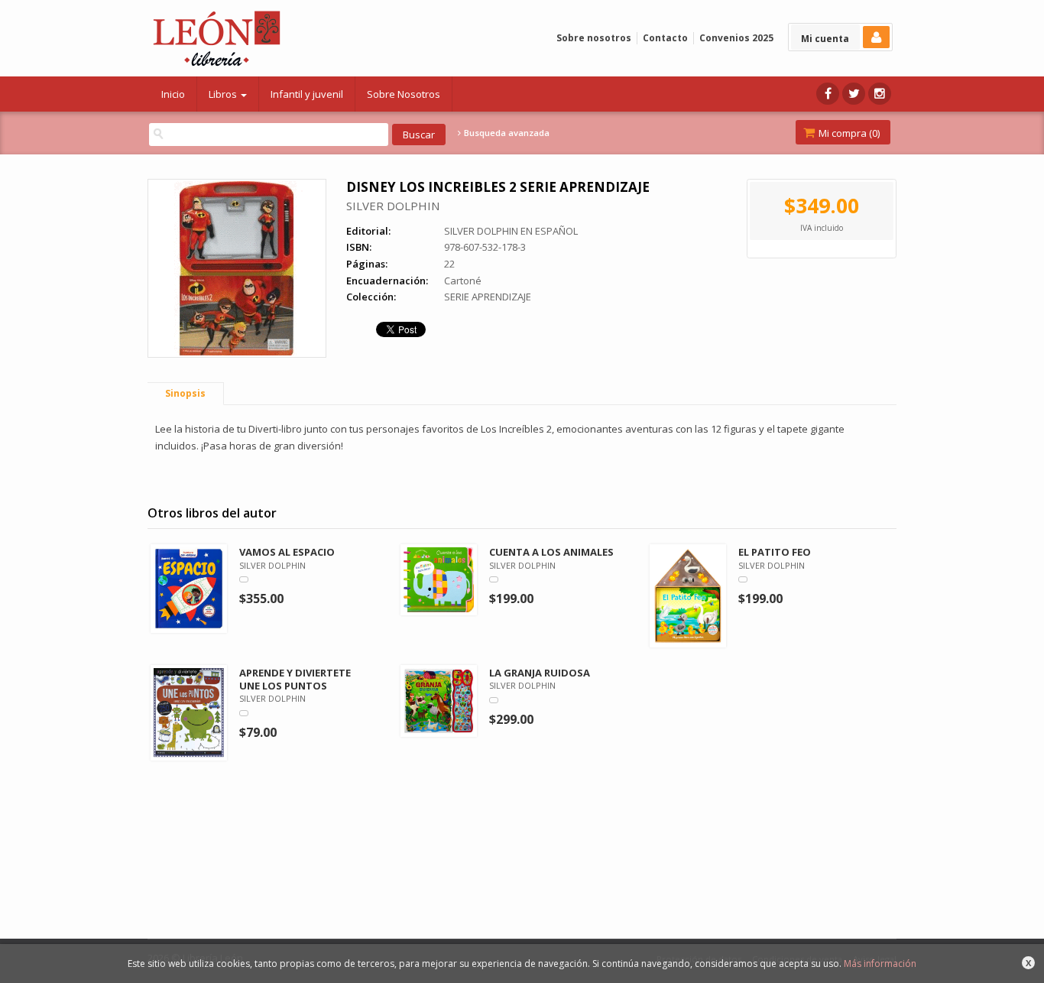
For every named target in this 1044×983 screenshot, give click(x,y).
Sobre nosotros (593, 37)
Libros (224, 94)
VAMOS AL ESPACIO (287, 552)
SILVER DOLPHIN (392, 205)
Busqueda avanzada (506, 133)
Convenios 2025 (736, 37)
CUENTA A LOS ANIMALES (551, 552)
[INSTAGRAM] (879, 94)
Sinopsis (185, 393)
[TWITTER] (853, 94)
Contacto (665, 37)
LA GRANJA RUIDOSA (539, 673)
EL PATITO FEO (774, 552)
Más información (880, 963)
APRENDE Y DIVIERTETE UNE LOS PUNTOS (295, 679)
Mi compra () (848, 133)
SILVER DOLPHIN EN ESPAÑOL (511, 231)
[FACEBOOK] (827, 94)
